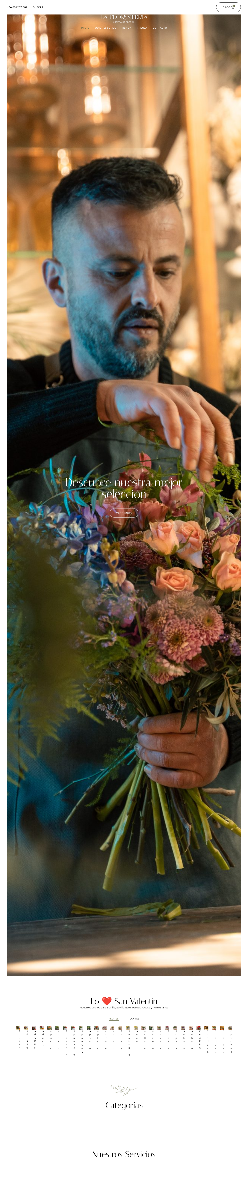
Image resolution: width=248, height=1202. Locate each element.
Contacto (160, 27)
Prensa (142, 27)
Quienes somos (105, 27)
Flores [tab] (114, 1018)
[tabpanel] (124, 1044)
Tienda (126, 27)
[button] (124, 513)
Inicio (85, 27)
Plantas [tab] (133, 1018)
